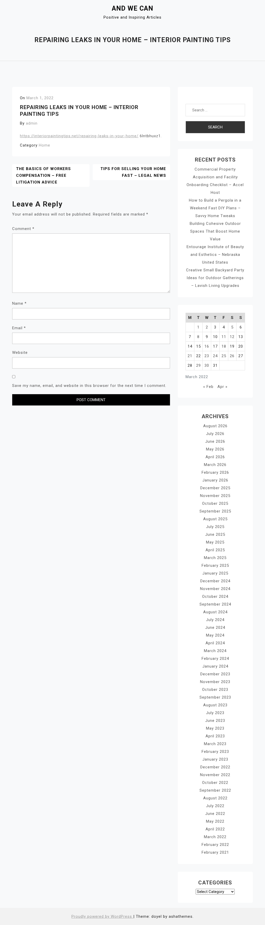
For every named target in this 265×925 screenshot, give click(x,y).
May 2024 (215, 635)
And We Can (132, 8)
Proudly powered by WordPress (102, 916)
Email (19, 328)
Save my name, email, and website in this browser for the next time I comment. (89, 385)
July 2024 (215, 619)
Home (44, 145)
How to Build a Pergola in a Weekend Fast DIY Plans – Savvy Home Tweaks (215, 208)
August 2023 (215, 705)
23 (206, 356)
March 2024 (215, 650)
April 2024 (215, 643)
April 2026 (215, 457)
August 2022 (215, 798)
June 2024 (215, 627)
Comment (23, 228)
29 (198, 365)
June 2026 (215, 441)
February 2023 (215, 751)
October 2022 (215, 782)
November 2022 (215, 775)
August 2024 (215, 612)
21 (190, 356)
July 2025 (215, 526)
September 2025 (215, 511)
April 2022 (215, 829)
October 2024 (215, 596)
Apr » (222, 386)
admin (32, 123)
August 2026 (215, 426)
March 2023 (215, 743)
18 (224, 346)
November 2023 (215, 681)
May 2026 (215, 449)
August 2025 (215, 519)
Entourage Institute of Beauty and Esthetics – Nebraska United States (215, 254)
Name (19, 303)
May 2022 (215, 821)
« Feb (208, 386)
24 (215, 356)
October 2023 (215, 689)
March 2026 (215, 464)
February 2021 (215, 852)
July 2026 (215, 433)
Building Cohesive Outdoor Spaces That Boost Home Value (215, 231)
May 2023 (215, 728)
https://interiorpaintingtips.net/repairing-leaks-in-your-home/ (79, 136)
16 (206, 346)
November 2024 (215, 588)
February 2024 (215, 658)
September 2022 (215, 790)
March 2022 (215, 837)
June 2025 (215, 534)
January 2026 (215, 480)
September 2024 (215, 604)
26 (232, 356)
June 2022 (215, 813)
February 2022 (215, 844)
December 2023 (215, 674)
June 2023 (215, 720)
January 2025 (215, 573)
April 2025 (215, 550)
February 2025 (215, 565)
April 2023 (215, 736)
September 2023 (215, 697)
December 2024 (215, 581)
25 (224, 356)
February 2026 (215, 472)
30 (206, 365)
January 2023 (215, 759)
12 (232, 336)
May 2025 (215, 542)
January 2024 (215, 666)
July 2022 (215, 806)
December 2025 (215, 488)
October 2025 (215, 503)
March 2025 (215, 557)
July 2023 (215, 712)
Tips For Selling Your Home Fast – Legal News (133, 172)
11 (224, 336)
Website (20, 352)
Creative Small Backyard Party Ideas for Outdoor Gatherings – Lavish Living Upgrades (215, 278)
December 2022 (215, 767)
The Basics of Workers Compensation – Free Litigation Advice (43, 175)
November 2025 (215, 495)
